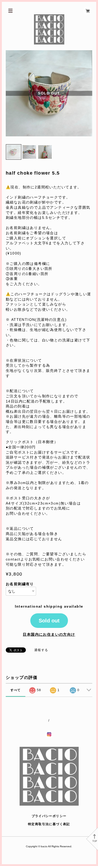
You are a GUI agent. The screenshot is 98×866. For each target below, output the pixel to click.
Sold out (49, 620)
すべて (15, 690)
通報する (41, 650)
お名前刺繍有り (20, 584)
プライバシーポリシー (49, 816)
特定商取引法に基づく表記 (49, 824)
